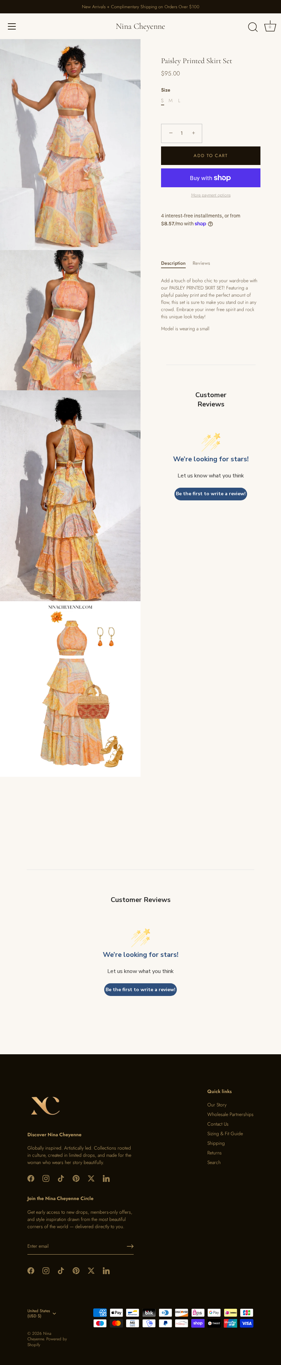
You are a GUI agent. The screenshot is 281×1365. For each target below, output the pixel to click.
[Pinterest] (76, 1177)
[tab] (177, 263)
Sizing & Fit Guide (225, 1133)
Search (214, 1162)
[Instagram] (45, 1177)
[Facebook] (30, 1177)
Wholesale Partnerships (230, 1114)
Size (165, 90)
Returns (214, 1152)
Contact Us (218, 1123)
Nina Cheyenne (140, 26)
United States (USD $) (38, 1313)
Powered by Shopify (47, 1342)
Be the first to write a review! (211, 493)
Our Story (217, 1104)
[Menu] (12, 26)
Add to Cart (211, 155)
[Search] (252, 27)
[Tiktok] (61, 1177)
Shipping (216, 1143)
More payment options (211, 195)
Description (173, 263)
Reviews (201, 263)
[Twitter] (91, 1177)
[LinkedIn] (106, 1177)
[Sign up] (130, 1246)
